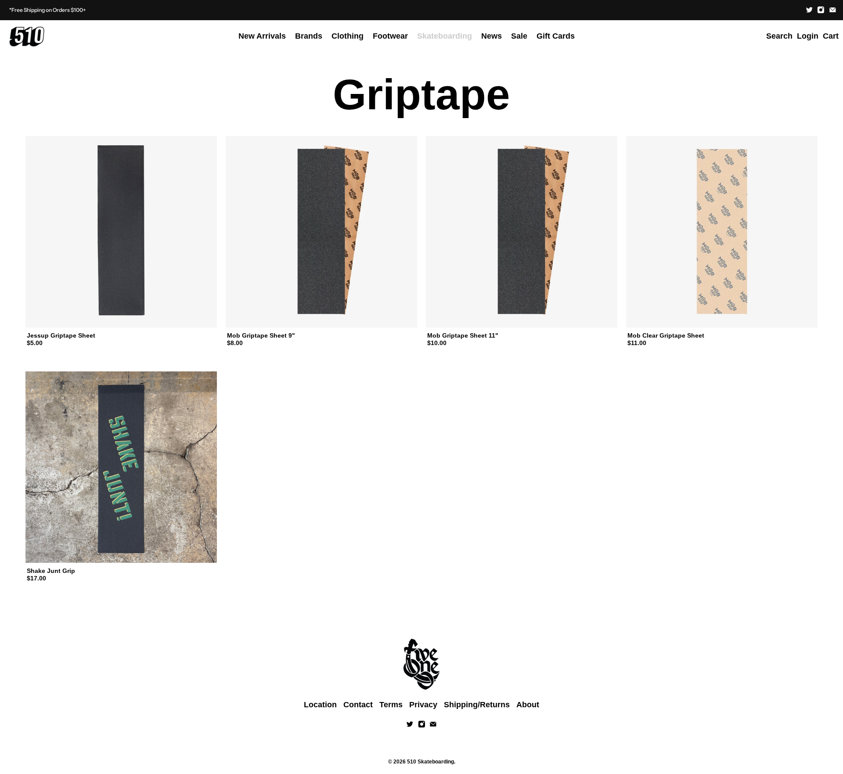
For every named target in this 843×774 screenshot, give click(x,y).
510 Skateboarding (430, 761)
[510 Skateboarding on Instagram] (821, 10)
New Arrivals (262, 36)
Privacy (423, 704)
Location (320, 704)
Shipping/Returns (477, 704)
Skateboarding (444, 36)
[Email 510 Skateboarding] (832, 10)
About (527, 704)
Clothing (347, 36)
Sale (519, 36)
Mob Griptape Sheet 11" (462, 335)
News (491, 36)
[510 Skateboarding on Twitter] (809, 10)
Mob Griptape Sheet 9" (261, 335)
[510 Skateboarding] (26, 36)
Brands (308, 36)
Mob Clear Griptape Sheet (665, 335)
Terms (391, 704)
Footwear (390, 36)
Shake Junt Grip (51, 570)
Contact (358, 704)
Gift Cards (556, 36)
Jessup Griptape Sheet (61, 335)
